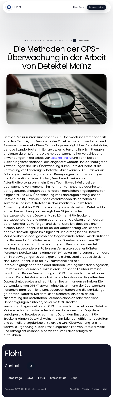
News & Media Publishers (39, 40)
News (30, 378)
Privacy (85, 389)
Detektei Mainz (61, 158)
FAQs (41, 378)
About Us (74, 389)
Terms (95, 389)
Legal (104, 389)
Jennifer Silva (83, 40)
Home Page (14, 378)
